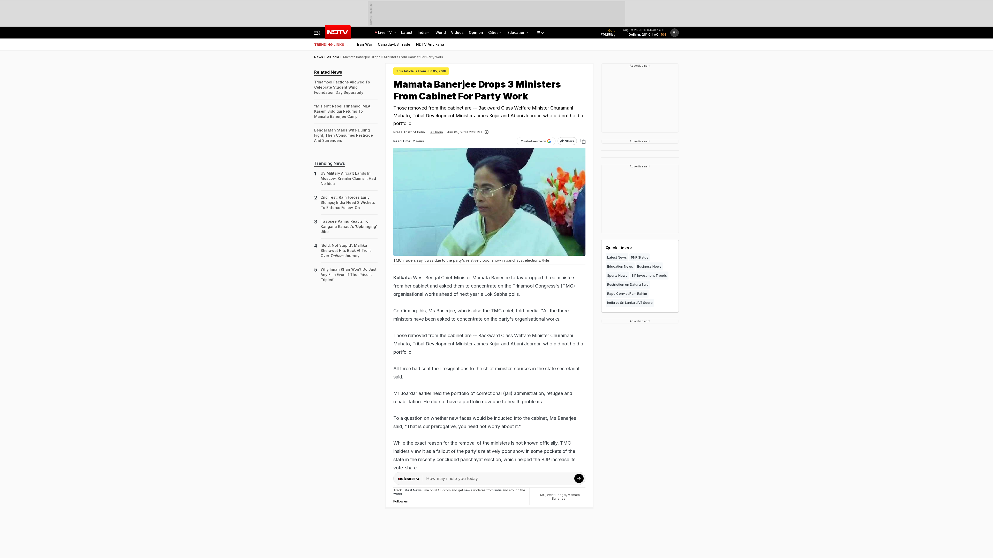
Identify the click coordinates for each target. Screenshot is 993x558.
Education (516, 32)
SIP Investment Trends (649, 275)
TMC (541, 495)
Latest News (617, 257)
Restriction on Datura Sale (628, 284)
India (422, 32)
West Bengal (556, 495)
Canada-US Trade (394, 44)
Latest (406, 32)
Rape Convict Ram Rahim (627, 293)
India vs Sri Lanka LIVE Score (630, 302)
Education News (620, 266)
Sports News (617, 275)
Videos (457, 32)
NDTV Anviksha (430, 44)
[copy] (583, 141)
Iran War (364, 44)
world (397, 494)
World (440, 32)
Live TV (385, 32)
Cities (493, 32)
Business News (649, 266)
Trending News (329, 163)
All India (436, 132)
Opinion (476, 32)
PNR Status (639, 257)
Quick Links (617, 247)
